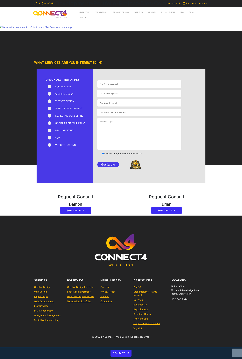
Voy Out (137, 328)
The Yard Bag (140, 318)
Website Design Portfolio (80, 296)
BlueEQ (137, 287)
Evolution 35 (140, 304)
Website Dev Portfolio (79, 301)
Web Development (44, 301)
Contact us (106, 301)
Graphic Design (121, 12)
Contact (84, 17)
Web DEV (138, 12)
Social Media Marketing (46, 320)
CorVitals (138, 299)
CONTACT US (121, 353)
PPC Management (43, 310)
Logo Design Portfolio (79, 291)
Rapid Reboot (140, 309)
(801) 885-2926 (166, 210)
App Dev (152, 12)
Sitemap (104, 296)
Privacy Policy (107, 291)
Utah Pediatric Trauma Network (145, 293)
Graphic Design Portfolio (80, 287)
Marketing (84, 12)
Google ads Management (47, 315)
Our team (105, 287)
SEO (182, 12)
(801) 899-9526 (75, 210)
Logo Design (168, 12)
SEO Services (41, 305)
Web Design (102, 12)
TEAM (191, 12)
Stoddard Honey (142, 314)
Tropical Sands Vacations (146, 323)
